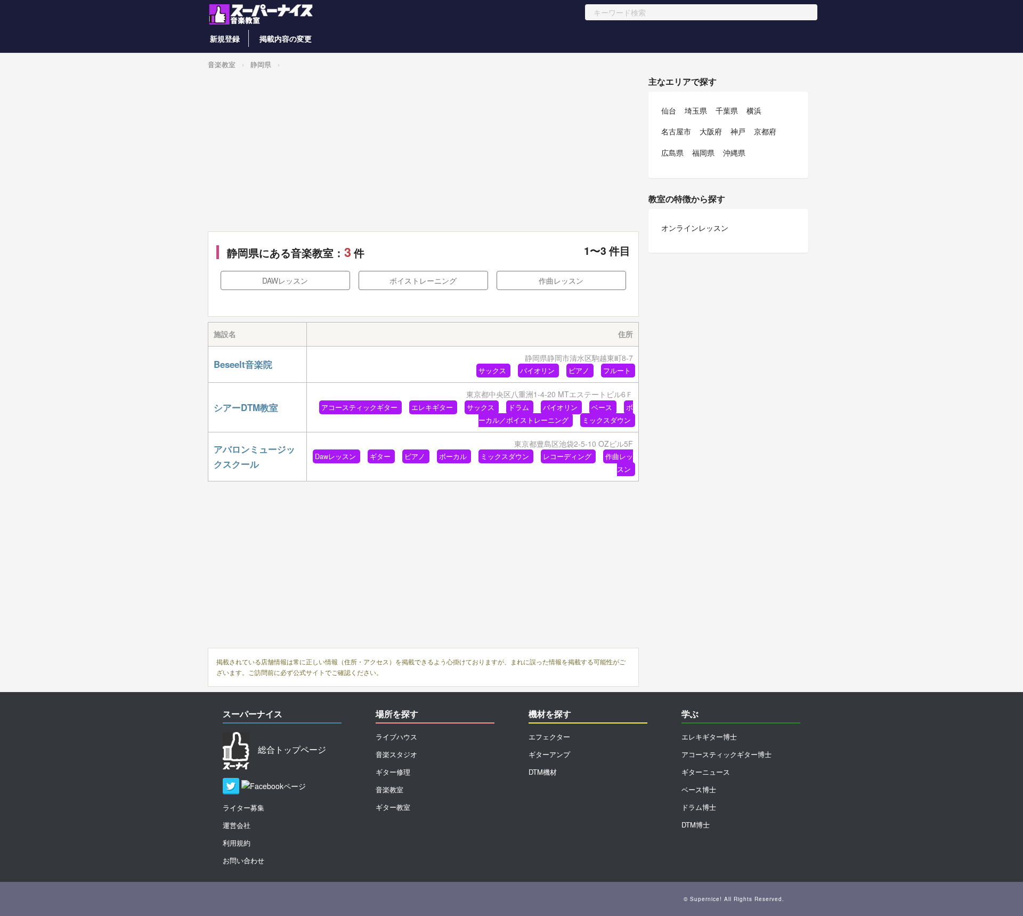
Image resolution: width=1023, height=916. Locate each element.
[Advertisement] (423, 151)
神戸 (737, 131)
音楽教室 (222, 64)
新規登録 (225, 38)
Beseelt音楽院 (243, 364)
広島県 (672, 152)
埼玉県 (696, 110)
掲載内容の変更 (285, 38)
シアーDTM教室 (246, 407)
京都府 (765, 131)
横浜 (753, 110)
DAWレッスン (285, 280)
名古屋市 (676, 131)
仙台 (668, 110)
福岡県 (703, 152)
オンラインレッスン (694, 227)
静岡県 (260, 64)
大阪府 (711, 131)
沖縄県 (734, 152)
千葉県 (727, 110)
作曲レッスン (561, 280)
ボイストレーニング (423, 280)
